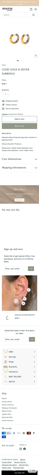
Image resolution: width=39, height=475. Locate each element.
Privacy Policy (7, 401)
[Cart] (31, 9)
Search (4, 398)
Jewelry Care (6, 414)
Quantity (5, 90)
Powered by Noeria (22, 470)
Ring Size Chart (7, 417)
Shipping (5, 114)
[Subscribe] (31, 268)
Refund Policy (7, 411)
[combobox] (19, 15)
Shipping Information (9, 408)
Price (4, 80)
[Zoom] (36, 56)
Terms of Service (8, 405)
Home (4, 65)
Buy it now (19, 126)
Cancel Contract (7, 420)
